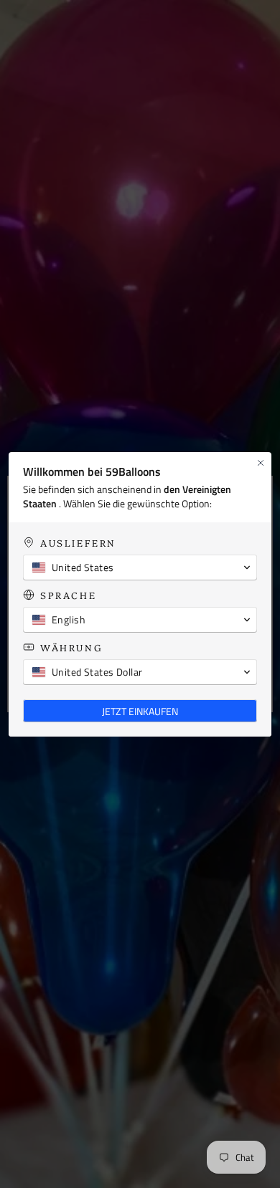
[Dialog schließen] (261, 463)
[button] (140, 567)
